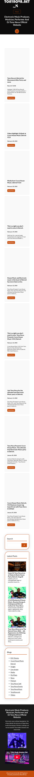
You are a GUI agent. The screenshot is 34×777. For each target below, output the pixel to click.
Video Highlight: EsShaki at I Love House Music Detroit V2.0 (16, 135)
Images (13, 667)
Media (13, 672)
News (12, 678)
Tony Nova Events (17, 686)
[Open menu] (17, 31)
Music (17, 12)
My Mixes (14, 675)
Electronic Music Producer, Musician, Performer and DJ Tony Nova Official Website (17, 713)
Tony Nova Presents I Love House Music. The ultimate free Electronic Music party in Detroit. (16, 448)
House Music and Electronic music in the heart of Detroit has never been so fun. (17, 280)
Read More (11, 98)
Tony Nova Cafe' (16, 684)
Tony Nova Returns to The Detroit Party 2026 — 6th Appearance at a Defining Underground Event (17, 632)
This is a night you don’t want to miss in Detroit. (15, 227)
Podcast (13, 681)
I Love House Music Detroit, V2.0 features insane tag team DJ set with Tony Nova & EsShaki (17, 506)
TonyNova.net (15, 692)
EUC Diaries (15, 658)
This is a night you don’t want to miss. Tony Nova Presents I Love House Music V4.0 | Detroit (15, 336)
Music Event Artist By (12, 773)
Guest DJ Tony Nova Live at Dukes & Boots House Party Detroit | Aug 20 (16, 575)
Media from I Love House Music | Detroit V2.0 (16, 182)
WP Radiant (23, 773)
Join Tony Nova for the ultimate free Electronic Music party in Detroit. (15, 392)
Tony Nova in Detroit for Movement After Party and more (16, 80)
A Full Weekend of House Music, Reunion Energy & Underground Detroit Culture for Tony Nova (16, 603)
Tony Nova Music (16, 689)
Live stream (14, 669)
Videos (13, 695)
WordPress (23, 774)
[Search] (24, 545)
